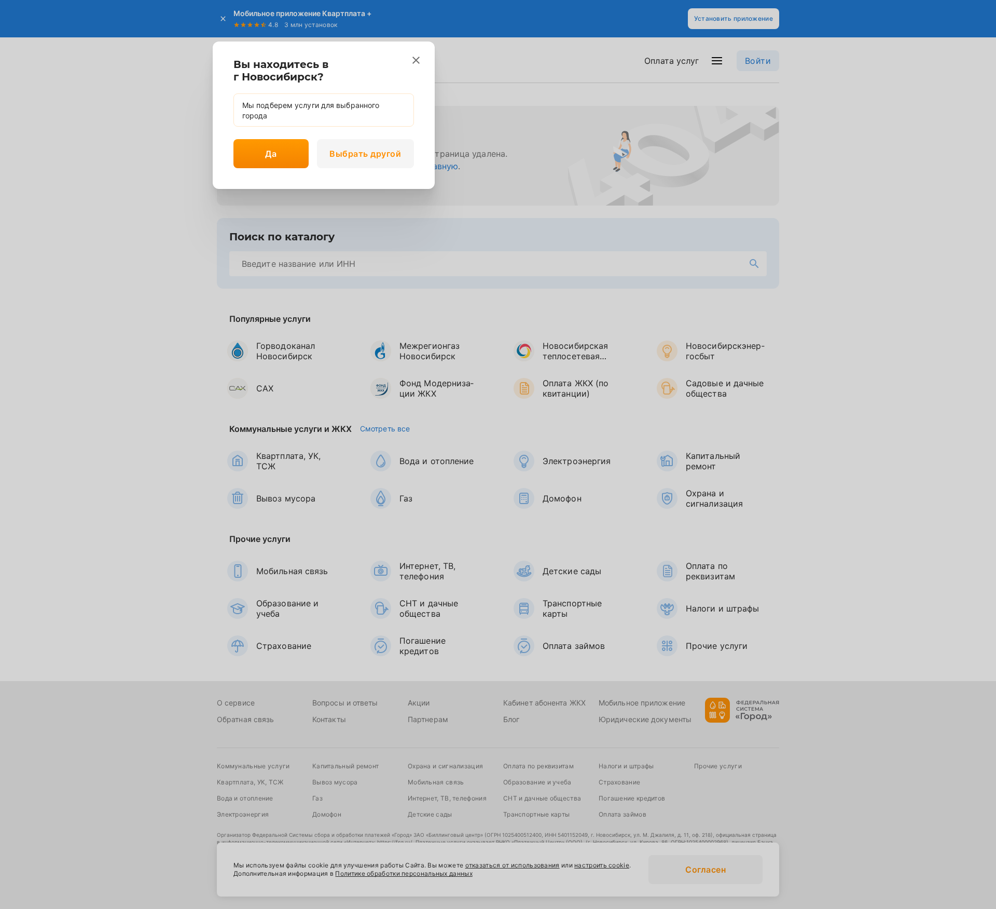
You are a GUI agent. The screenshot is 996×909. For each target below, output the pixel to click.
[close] (416, 60)
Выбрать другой (365, 153)
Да (270, 153)
